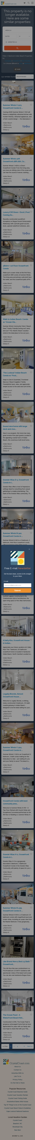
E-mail (6, 581)
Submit (17, 590)
